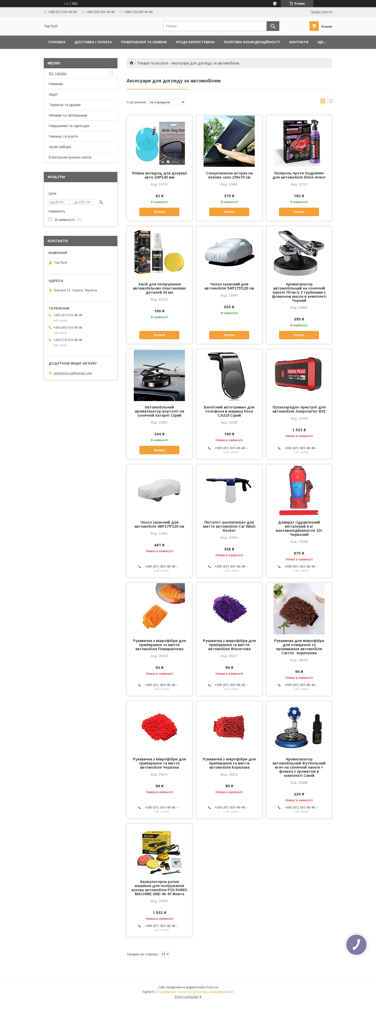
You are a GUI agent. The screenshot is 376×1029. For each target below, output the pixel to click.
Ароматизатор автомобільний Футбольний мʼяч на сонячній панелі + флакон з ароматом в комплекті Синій (299, 767)
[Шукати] (273, 26)
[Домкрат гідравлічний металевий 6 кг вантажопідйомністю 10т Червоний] (299, 490)
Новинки (56, 84)
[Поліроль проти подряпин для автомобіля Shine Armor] (299, 141)
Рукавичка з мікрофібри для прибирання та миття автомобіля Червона (159, 763)
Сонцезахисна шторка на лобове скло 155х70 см (229, 175)
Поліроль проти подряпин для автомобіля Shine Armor (299, 175)
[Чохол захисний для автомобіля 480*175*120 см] (159, 490)
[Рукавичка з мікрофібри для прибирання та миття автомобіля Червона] (159, 727)
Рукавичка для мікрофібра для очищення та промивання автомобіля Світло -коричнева (299, 647)
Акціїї (53, 94)
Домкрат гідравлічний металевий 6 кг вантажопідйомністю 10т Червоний (299, 528)
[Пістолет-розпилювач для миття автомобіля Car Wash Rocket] (229, 490)
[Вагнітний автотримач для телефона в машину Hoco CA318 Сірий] (229, 375)
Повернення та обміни (144, 42)
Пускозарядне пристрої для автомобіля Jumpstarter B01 (299, 409)
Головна (56, 42)
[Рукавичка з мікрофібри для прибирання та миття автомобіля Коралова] (229, 727)
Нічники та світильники (68, 115)
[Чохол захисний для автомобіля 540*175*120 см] (229, 252)
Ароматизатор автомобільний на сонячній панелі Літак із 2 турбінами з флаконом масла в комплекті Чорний (299, 292)
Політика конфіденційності (252, 42)
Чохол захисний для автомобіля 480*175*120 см (159, 524)
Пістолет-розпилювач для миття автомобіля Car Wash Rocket (229, 526)
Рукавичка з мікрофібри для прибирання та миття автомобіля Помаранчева (159, 645)
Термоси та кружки (65, 105)
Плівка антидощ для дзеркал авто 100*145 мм (159, 175)
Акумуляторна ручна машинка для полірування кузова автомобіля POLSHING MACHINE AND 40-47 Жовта (159, 888)
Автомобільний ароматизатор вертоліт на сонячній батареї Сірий (159, 411)
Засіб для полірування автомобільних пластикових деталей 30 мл (159, 288)
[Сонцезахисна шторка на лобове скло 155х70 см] (229, 141)
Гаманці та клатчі (63, 136)
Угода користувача (195, 42)
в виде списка (330, 102)
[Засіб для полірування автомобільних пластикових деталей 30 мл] (159, 252)
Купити (159, 212)
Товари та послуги (152, 63)
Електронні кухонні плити (70, 157)
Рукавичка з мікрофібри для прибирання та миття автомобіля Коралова (229, 763)
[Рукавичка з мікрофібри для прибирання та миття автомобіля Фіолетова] (229, 608)
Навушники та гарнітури (69, 126)
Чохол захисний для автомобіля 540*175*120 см (229, 286)
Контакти (298, 42)
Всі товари (58, 73)
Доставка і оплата (93, 42)
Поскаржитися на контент (174, 992)
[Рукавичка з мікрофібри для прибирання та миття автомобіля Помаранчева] (159, 608)
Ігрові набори (60, 147)
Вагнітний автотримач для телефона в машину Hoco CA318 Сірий (229, 411)
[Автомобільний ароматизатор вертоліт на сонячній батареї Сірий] (159, 375)
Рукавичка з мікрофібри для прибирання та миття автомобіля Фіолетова (229, 645)
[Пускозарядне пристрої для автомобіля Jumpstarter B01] (299, 375)
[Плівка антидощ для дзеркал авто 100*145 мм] (159, 141)
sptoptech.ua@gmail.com (72, 373)
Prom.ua (212, 987)
